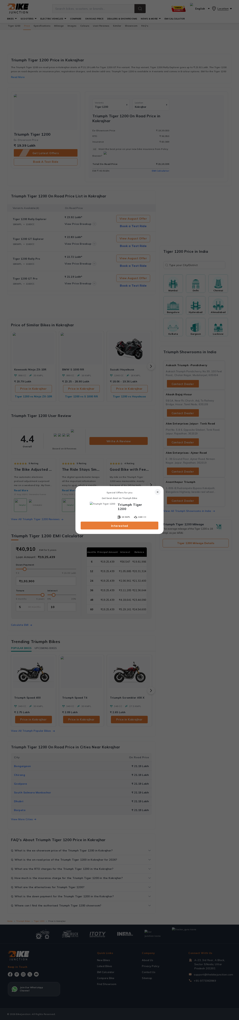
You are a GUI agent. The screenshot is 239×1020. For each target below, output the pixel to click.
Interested (119, 526)
